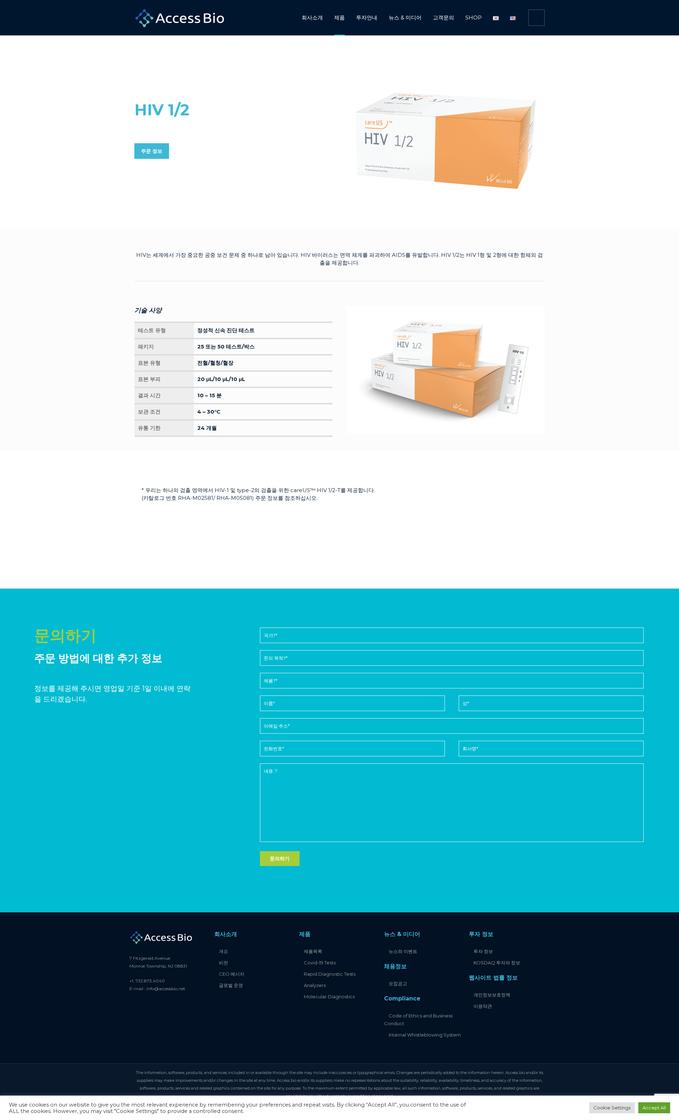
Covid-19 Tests (320, 962)
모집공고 (398, 983)
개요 (223, 951)
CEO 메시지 (231, 974)
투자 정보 (483, 951)
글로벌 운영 (231, 985)
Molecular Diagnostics (329, 996)
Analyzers (315, 985)
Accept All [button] (654, 1107)
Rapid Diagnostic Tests (329, 974)
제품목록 (313, 951)
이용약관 (483, 1006)
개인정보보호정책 (492, 995)
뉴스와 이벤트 (403, 951)
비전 (223, 962)
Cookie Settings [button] (612, 1107)
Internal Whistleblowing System (425, 1035)
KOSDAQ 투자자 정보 (497, 962)
